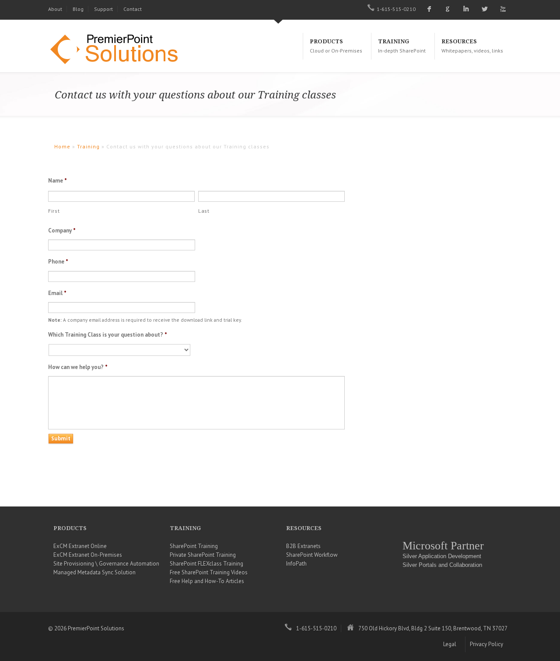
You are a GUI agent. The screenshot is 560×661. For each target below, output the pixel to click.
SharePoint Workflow (312, 555)
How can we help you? (78, 367)
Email (57, 293)
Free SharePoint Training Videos (209, 572)
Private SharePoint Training (203, 555)
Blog (78, 9)
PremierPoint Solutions (118, 50)
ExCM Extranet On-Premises (87, 555)
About (55, 9)
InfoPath (296, 563)
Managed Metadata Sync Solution (94, 572)
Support (103, 9)
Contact (132, 9)
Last (204, 210)
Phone (58, 261)
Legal (449, 644)
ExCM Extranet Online (80, 546)
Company (62, 230)
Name (57, 180)
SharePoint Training (194, 546)
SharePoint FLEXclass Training (206, 563)
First (54, 210)
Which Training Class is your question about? (107, 334)
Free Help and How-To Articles (207, 581)
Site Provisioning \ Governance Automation (106, 563)
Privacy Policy (486, 644)
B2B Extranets (303, 546)
